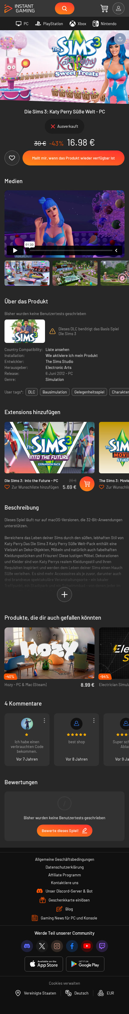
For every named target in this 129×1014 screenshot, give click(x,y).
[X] (42, 946)
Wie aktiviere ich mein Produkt (72, 355)
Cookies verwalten (64, 983)
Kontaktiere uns (64, 882)
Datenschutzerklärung (65, 867)
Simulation (55, 379)
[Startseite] (19, 8)
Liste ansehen (57, 349)
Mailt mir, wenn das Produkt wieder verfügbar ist (73, 158)
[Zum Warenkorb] (104, 8)
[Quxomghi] (27, 724)
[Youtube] (87, 946)
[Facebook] (72, 946)
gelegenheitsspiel (89, 392)
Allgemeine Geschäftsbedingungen (64, 859)
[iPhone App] (44, 964)
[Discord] (27, 946)
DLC (31, 392)
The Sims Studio (59, 361)
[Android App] (85, 964)
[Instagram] (57, 946)
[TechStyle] (76, 724)
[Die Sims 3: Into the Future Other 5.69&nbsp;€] (49, 448)
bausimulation (55, 392)
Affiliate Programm (64, 874)
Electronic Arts (58, 367)
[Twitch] (102, 946)
